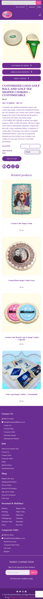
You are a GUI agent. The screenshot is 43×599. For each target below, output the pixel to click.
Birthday (5, 508)
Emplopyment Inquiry (11, 438)
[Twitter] (9, 166)
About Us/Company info (10, 449)
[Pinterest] (17, 166)
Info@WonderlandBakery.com (14, 422)
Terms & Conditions (9, 495)
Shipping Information (9, 482)
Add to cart (12, 159)
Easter (4, 525)
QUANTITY (6, 146)
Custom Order (9, 429)
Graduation (5, 515)
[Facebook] (4, 166)
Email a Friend (20, 78)
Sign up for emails (8, 492)
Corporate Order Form (11, 545)
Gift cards (7, 548)
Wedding (5, 512)
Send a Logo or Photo (20, 72)
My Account (20, 7)
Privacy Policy (7, 485)
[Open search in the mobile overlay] (21, 3)
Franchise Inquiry (10, 435)
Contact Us (7, 425)
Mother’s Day (20, 508)
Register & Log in (8, 478)
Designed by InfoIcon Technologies (22, 597)
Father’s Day (20, 512)
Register (6, 551)
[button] (37, 231)
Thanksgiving (6, 518)
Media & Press (7, 465)
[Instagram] (13, 166)
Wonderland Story (8, 468)
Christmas (19, 518)
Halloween (19, 515)
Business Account (10, 541)
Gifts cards (5, 498)
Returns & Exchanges (9, 488)
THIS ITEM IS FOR (7, 152)
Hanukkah (19, 521)
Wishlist (32, 7)
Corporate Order (9, 432)
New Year (19, 525)
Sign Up (33, 572)
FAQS (4, 462)
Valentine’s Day (7, 521)
